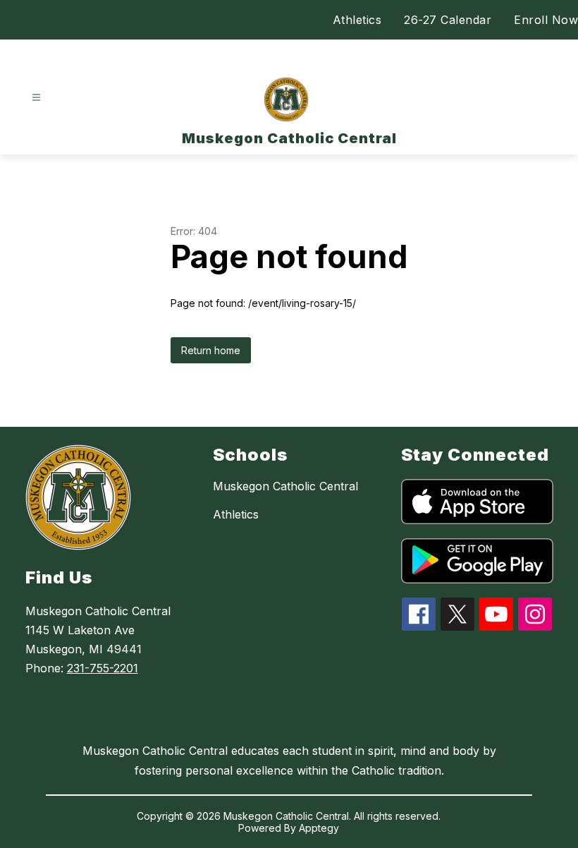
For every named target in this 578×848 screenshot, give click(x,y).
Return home (210, 350)
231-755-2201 (102, 668)
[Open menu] (36, 98)
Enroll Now (546, 20)
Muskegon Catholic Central (285, 486)
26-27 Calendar (447, 20)
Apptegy (319, 828)
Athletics (357, 20)
